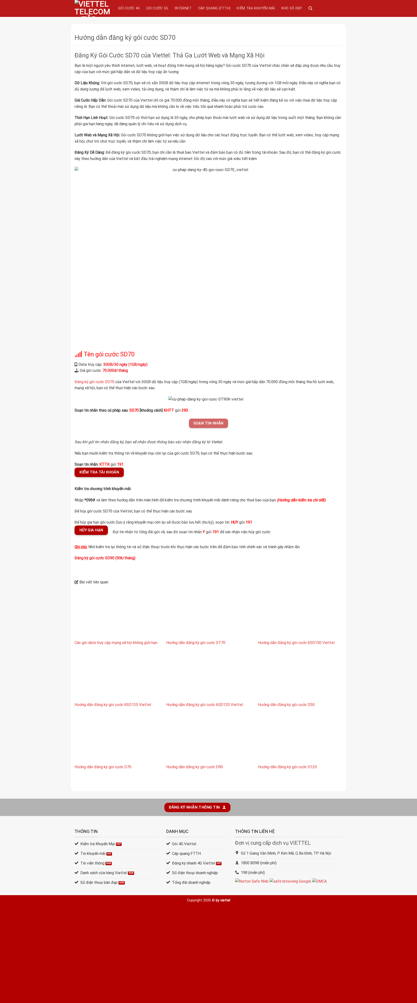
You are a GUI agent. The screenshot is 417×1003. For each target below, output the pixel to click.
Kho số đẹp (291, 8)
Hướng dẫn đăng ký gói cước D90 (194, 767)
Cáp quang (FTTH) (214, 8)
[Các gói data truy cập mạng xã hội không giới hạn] (117, 614)
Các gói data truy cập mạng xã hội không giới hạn (116, 642)
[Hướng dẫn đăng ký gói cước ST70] (208, 614)
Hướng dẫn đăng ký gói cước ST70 (195, 642)
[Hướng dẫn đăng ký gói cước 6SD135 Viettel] (117, 676)
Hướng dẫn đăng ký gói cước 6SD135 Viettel (113, 704)
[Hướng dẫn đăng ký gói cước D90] (208, 738)
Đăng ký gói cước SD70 (94, 382)
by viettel (223, 900)
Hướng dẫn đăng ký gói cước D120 (287, 767)
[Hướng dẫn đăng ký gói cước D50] (300, 676)
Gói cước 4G (129, 8)
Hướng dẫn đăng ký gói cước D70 (103, 767)
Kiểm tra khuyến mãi (256, 8)
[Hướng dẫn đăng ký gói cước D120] (300, 738)
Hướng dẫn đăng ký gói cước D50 (286, 704)
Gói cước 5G (157, 8)
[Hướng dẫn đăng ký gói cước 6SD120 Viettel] (208, 676)
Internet (183, 8)
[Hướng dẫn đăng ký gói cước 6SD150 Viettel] (300, 614)
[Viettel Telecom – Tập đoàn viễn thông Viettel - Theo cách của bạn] (93, 8)
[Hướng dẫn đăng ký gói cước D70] (117, 738)
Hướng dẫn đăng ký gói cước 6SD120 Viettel (204, 704)
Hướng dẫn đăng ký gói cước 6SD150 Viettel (296, 642)
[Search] (310, 8)
